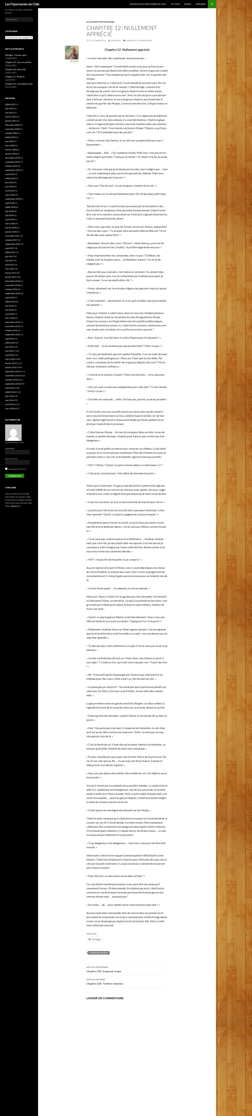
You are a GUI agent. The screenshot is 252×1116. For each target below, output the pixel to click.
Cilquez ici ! (15, 506)
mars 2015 (10, 359)
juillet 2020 (10, 137)
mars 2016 (10, 318)
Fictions (175, 4)
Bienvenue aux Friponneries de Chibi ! (148, 4)
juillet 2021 (10, 104)
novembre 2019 (12, 162)
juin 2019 (9, 182)
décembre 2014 (12, 371)
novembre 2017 (12, 236)
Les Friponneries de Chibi (22, 4)
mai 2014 (9, 400)
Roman (187, 4)
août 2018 (9, 203)
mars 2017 (10, 268)
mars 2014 (10, 408)
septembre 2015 (12, 334)
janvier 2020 (11, 153)
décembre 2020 (12, 125)
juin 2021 (9, 108)
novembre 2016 (12, 285)
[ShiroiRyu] (72, 52)
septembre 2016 (12, 293)
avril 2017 (9, 264)
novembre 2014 (12, 375)
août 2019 (9, 174)
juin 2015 (9, 347)
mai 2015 (9, 351)
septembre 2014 (12, 384)
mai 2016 (9, 310)
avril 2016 (9, 314)
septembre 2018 (12, 199)
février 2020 (11, 149)
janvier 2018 (11, 231)
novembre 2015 (12, 326)
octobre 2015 (11, 330)
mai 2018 (9, 215)
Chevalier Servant (98, 953)
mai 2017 (9, 260)
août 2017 (9, 248)
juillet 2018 (10, 207)
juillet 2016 (10, 301)
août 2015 (9, 338)
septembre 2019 (12, 170)
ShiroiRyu (115, 40)
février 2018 (11, 227)
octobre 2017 (11, 240)
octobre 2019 (11, 166)
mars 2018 (10, 223)
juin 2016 (9, 305)
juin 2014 (9, 396)
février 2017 (11, 273)
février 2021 (11, 116)
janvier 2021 (11, 121)
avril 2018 (9, 219)
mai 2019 (9, 186)
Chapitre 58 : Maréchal (15, 69)
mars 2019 (10, 194)
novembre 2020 (12, 129)
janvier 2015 (11, 367)
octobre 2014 (11, 379)
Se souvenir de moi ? (16, 469)
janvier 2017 (11, 277)
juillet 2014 (10, 392)
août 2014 (9, 388)
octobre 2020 (11, 133)
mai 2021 (9, 112)
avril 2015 (9, 355)
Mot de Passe (11, 458)
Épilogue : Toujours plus (16, 55)
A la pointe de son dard (100, 22)
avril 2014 (9, 404)
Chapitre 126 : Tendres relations (104, 981)
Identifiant (10, 448)
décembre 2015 (12, 322)
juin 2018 (9, 211)
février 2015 (11, 363)
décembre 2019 (12, 157)
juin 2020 (9, 141)
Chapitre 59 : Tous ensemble (18, 62)
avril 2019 (9, 190)
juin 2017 (9, 256)
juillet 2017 (10, 252)
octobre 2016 (11, 289)
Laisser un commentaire (139, 40)
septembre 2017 (12, 244)
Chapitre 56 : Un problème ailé (19, 84)
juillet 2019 (10, 178)
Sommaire (201, 4)
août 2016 (9, 297)
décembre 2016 (12, 281)
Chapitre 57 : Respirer (15, 76)
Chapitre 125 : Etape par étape (103, 969)
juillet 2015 (10, 342)
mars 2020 (10, 145)
